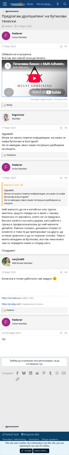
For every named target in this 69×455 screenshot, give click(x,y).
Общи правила (49, 439)
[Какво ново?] (57, 4)
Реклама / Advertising (14, 439)
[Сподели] (61, 47)
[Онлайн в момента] (8, 265)
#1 (66, 46)
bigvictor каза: (11, 184)
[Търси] (64, 4)
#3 (66, 177)
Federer (9, 26)
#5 (66, 332)
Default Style (12, 434)
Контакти (34, 439)
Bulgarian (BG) (31, 434)
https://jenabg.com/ (11, 304)
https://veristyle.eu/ (11, 298)
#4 (66, 272)
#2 (66, 127)
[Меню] (5, 4)
